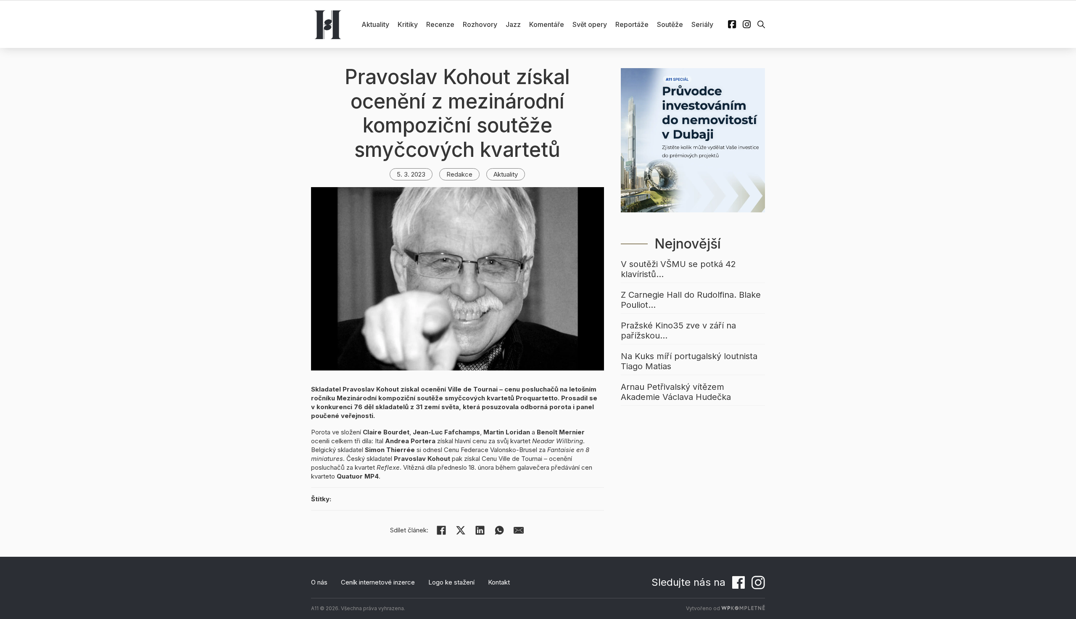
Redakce (459, 174)
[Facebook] (441, 530)
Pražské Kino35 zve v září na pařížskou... (678, 330)
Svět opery (589, 24)
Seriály (702, 24)
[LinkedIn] (480, 530)
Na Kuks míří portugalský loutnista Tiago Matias (689, 361)
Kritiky (408, 24)
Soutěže (670, 24)
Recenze (440, 24)
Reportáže (632, 24)
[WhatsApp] (499, 530)
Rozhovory (480, 24)
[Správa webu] (743, 608)
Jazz (513, 24)
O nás (319, 582)
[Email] (518, 530)
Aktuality (375, 24)
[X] (460, 530)
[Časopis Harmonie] (328, 24)
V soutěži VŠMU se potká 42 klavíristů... (678, 269)
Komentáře (546, 24)
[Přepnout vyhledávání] (761, 24)
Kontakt (499, 582)
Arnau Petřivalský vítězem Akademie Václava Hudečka (676, 392)
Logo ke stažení (451, 582)
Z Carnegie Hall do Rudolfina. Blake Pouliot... (691, 300)
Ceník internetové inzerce (378, 582)
